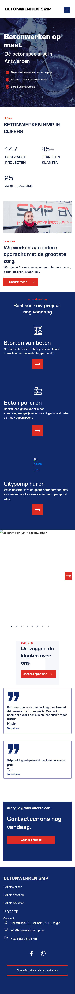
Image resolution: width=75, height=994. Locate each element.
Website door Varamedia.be (37, 970)
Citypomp (10, 911)
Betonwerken (12, 887)
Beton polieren (14, 903)
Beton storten (13, 895)
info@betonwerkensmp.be (27, 930)
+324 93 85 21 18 (23, 939)
